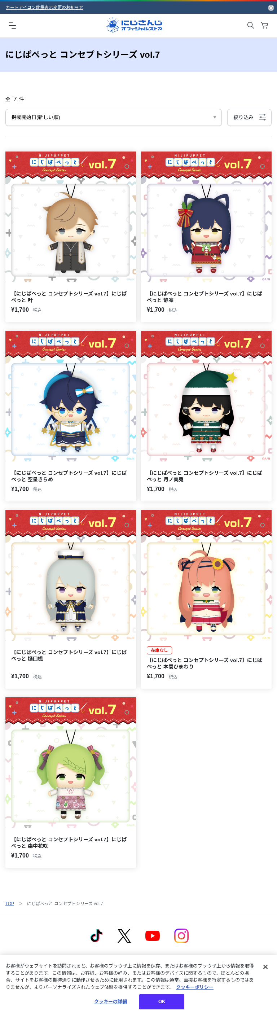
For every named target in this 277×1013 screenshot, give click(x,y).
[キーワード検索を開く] (251, 25)
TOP (9, 903)
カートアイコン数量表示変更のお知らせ (44, 7)
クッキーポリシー (195, 987)
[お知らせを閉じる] (271, 7)
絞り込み (243, 117)
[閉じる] (265, 967)
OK (161, 1001)
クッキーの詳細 (110, 1001)
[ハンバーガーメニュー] (12, 25)
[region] (138, 984)
